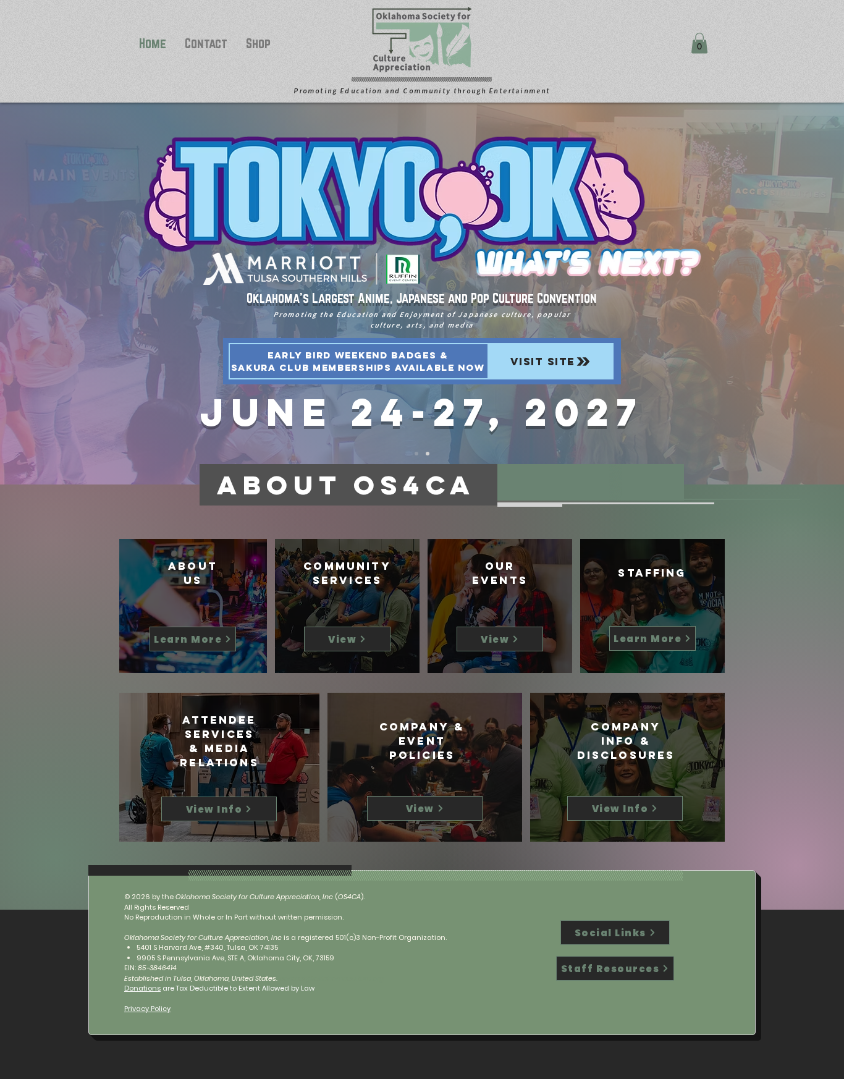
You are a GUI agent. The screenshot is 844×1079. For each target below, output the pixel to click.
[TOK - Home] (416, 453)
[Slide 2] (427, 453)
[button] (699, 43)
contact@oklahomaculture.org (331, 978)
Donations (142, 988)
